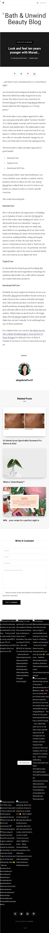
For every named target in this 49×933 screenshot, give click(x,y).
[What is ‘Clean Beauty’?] (24, 463)
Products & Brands (24, 42)
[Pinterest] (27, 73)
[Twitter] (21, 914)
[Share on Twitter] (21, 73)
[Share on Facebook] (14, 73)
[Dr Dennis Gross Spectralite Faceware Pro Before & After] (24, 421)
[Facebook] (15, 914)
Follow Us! (26, 763)
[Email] (34, 73)
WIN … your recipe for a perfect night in (21, 520)
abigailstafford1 (20, 58)
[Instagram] (28, 914)
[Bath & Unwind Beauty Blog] (24, 18)
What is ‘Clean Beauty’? (13, 482)
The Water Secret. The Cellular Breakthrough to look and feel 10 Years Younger (24, 334)
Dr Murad (36, 216)
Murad (13, 102)
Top (25, 928)
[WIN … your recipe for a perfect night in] (24, 501)
